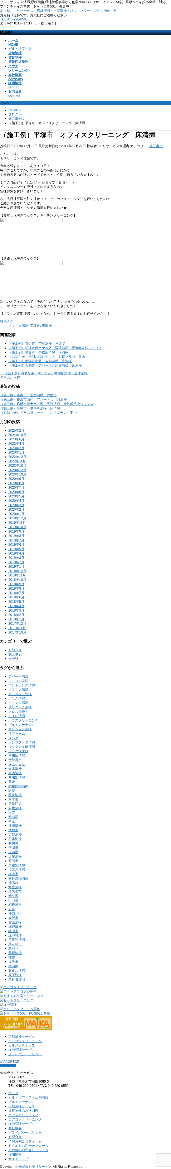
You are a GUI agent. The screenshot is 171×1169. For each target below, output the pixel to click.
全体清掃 (15, 773)
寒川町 (13, 843)
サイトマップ (18, 1159)
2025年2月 (16, 430)
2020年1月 (16, 514)
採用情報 (15, 1154)
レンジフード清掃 (21, 742)
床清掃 (47, 326)
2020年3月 (16, 505)
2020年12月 (17, 470)
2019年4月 (16, 553)
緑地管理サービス (21, 1050)
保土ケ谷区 (16, 764)
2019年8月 (16, 536)
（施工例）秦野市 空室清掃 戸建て (36, 343)
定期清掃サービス (21, 1036)
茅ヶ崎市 (15, 944)
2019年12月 (17, 518)
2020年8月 (16, 483)
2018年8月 (16, 588)
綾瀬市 (13, 931)
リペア (13, 738)
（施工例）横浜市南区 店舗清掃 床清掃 (40, 361)
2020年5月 (16, 496)
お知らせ (15, 650)
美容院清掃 (16, 940)
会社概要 (15, 1128)
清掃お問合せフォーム (25, 1141)
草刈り (13, 948)
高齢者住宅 (16, 979)
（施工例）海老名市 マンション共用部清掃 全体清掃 (44, 373)
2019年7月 (16, 540)
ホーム (13, 1093)
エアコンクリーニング (25, 1041)
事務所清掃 (16, 755)
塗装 (11, 812)
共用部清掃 (16, 777)
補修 (11, 957)
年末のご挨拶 (12, 377)
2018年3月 (16, 610)
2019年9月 (16, 531)
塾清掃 (13, 817)
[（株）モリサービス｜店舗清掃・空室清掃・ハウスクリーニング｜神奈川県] (58, 11)
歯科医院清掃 (18, 878)
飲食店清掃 (16, 970)
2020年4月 (16, 500)
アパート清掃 (18, 676)
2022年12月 (17, 457)
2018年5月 (16, 601)
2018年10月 (17, 579)
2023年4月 (16, 443)
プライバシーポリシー (25, 1054)
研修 (11, 909)
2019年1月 (16, 566)
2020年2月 (16, 509)
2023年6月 (16, 439)
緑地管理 (15, 935)
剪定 (11, 782)
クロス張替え (18, 711)
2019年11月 (17, 522)
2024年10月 (17, 435)
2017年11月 (17, 628)
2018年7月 (16, 593)
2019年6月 (16, 544)
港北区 (13, 896)
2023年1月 (16, 452)
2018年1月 (16, 619)
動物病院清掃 (18, 786)
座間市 (13, 861)
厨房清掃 (15, 808)
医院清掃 (15, 795)
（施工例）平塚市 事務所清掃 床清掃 (38, 352)
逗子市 (13, 962)
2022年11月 (17, 461)
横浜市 (13, 874)
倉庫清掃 (15, 768)
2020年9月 (16, 479)
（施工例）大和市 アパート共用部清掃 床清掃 (45, 365)
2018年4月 (16, 606)
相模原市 (15, 904)
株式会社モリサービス (35, 1166)
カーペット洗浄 (20, 694)
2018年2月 (16, 615)
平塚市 (35, 326)
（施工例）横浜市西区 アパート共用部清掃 (33, 399)
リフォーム (16, 733)
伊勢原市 (15, 760)
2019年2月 (16, 562)
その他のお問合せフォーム (28, 1150)
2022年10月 (17, 465)
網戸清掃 (15, 926)
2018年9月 (16, 584)
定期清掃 (15, 834)
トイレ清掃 (16, 716)
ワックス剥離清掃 (21, 746)
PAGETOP (8, 1065)
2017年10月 (17, 632)
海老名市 (15, 891)
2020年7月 (16, 487)
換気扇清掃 (16, 869)
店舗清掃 (15, 856)
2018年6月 (16, 597)
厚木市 (13, 799)
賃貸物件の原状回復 (23, 1110)
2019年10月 (17, 527)
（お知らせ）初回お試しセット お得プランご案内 (46, 356)
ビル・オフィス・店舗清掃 (28, 1097)
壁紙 (11, 821)
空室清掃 (15, 922)
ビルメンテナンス (21, 725)
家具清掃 (15, 839)
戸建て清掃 (16, 865)
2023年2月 (16, 448)
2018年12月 (17, 571)
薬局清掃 (15, 953)
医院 (11, 790)
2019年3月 (16, 558)
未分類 (13, 658)
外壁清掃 (15, 825)
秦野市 (13, 918)
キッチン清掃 (18, 703)
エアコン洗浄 (18, 681)
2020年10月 (17, 474)
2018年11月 (17, 575)
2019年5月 (16, 549)
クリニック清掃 (20, 707)
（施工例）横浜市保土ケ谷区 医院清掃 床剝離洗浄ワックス (55, 348)
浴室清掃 (15, 887)
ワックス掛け (18, 751)
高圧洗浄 (15, 975)
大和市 (13, 830)
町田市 (13, 900)
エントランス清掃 (21, 685)
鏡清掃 (13, 966)
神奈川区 (15, 913)
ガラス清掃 (16, 698)
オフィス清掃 (18, 326)
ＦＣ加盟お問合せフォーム (28, 1145)
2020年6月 (16, 492)
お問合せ (15, 1137)
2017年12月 (17, 623)
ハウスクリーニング (23, 720)
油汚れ (13, 883)
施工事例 (156, 146)
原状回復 (15, 804)
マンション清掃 (20, 729)
